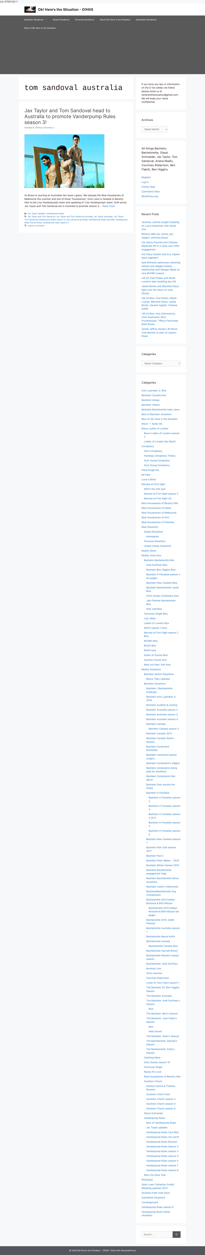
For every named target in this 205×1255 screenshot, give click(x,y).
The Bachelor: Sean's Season (162, 1036)
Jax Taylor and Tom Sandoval (41, 216)
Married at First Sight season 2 (161, 493)
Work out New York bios (157, 664)
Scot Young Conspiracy (157, 460)
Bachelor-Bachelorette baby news (161, 409)
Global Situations (61, 19)
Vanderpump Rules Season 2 (162, 1146)
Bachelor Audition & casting (161, 705)
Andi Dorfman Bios (156, 565)
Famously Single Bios (156, 613)
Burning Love (153, 968)
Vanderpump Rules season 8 (162, 1170)
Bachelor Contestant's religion (163, 763)
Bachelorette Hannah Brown (162, 950)
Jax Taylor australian (103, 216)
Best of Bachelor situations (157, 414)
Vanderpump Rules (55, 213)
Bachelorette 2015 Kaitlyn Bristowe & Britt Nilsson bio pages (164, 912)
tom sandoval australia (76, 219)
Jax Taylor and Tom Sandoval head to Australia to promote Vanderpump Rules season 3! (69, 116)
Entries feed (148, 186)
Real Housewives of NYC (155, 517)
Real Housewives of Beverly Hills (160, 503)
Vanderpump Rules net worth (162, 1137)
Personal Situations (84, 19)
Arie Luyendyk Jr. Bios (154, 390)
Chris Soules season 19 (157, 1062)
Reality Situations (151, 669)
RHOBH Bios (151, 641)
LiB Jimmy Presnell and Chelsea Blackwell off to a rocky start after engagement (160, 246)
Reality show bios (151, 555)
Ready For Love (152, 1071)
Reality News (149, 550)
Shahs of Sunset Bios (156, 655)
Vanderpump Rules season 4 (162, 1156)
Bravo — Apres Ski (152, 423)
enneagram (152, 536)
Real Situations (150, 527)
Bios (151, 1008)
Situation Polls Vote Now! (156, 1192)
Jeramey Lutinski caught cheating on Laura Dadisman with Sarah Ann (160, 226)
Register (146, 177)
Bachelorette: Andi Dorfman (162, 963)
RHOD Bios (150, 645)
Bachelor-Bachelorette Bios (159, 560)
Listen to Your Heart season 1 (162, 982)
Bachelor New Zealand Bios (161, 582)
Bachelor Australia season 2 (162, 709)
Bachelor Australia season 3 (162, 714)
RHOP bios (150, 650)
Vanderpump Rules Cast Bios (162, 1132)
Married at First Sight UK (158, 498)
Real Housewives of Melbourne (159, 512)
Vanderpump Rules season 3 (162, 1151)
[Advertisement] (102, 53)
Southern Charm (153, 1081)
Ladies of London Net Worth (160, 441)
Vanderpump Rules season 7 (162, 1165)
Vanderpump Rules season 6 (158, 1207)
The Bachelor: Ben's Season (162, 1013)
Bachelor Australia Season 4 (162, 719)
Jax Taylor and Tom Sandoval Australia (74, 216)
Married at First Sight (153, 484)
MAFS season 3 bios (155, 628)
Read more (108, 206)
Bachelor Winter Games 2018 (162, 865)
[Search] (177, 1234)
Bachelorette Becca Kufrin (160, 936)
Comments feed (151, 191)
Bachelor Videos (151, 404)
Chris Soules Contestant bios (162, 595)
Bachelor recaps (151, 400)
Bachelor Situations (34, 19)
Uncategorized (150, 1202)
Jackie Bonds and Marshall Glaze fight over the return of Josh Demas (160, 290)
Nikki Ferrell (155, 1031)
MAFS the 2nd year (155, 489)
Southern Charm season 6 (161, 1108)
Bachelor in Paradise (157, 792)
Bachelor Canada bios (154, 395)
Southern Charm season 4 (161, 1103)
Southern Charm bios (158, 1094)
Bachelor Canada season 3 (164, 728)
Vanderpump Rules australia (101, 219)
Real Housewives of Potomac (158, 522)
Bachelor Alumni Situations (159, 674)
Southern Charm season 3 (161, 1099)
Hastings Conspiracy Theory (159, 455)
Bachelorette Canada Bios (163, 946)
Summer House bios (155, 659)
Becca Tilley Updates (158, 678)
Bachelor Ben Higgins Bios (161, 569)
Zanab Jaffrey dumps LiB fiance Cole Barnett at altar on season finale (159, 332)
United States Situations (157, 546)
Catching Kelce (152, 1057)
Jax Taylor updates (36, 213)
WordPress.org (150, 196)
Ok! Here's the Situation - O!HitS (65, 9)
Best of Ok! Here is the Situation (40, 28)
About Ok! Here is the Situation (115, 19)
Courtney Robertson (157, 978)
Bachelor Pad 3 (154, 855)
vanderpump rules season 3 (56, 222)
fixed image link (150, 470)
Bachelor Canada (156, 724)
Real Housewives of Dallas (156, 508)
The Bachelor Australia (159, 995)
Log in (145, 182)
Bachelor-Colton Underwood (162, 886)
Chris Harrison (154, 973)
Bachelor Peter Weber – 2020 (162, 860)
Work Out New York (155, 1175)
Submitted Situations (146, 19)
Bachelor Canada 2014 (159, 733)
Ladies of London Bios (156, 623)
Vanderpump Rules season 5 (162, 1160)
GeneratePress (128, 1250)
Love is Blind (149, 479)
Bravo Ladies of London (155, 428)
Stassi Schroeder (153, 1113)
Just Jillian (150, 618)
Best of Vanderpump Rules (161, 1122)
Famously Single (153, 1067)
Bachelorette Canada (158, 941)
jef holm (146, 474)
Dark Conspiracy (153, 451)
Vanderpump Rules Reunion (161, 1141)
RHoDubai (147, 1179)
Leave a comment (36, 225)
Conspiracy (148, 446)
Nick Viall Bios (154, 609)
